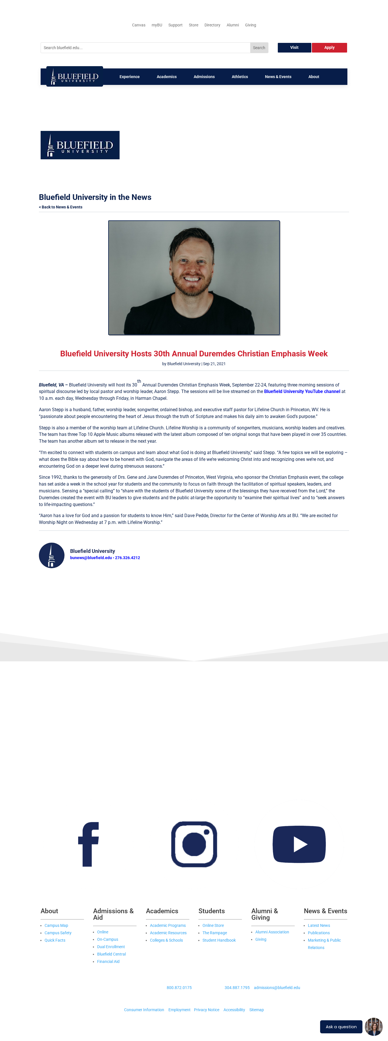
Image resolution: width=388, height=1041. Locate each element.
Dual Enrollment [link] (111, 946)
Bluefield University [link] (184, 363)
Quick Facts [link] (55, 940)
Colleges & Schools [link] (166, 940)
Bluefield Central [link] (111, 954)
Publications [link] (319, 933)
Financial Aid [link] (108, 961)
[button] (234, 134)
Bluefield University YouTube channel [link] (302, 391)
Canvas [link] (138, 25)
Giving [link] (250, 25)
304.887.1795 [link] (237, 987)
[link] (74, 85)
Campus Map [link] (56, 925)
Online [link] (102, 932)
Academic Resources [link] (168, 933)
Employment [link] (179, 1009)
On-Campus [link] (107, 939)
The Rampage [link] (215, 933)
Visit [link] (294, 47)
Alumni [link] (233, 25)
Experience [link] (130, 76)
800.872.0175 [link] (179, 987)
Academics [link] (167, 76)
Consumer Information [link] (144, 1009)
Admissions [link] (204, 76)
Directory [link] (212, 25)
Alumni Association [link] (272, 932)
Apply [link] (329, 47)
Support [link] (175, 25)
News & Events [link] (278, 76)
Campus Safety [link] (58, 933)
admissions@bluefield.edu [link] (277, 987)
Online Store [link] (213, 925)
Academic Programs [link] (168, 925)
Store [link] (193, 25)
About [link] (313, 76)
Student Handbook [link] (219, 940)
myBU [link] (157, 25)
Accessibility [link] (234, 1009)
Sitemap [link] (256, 1009)
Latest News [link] (319, 925)
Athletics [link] (240, 76)
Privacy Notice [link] (206, 1009)
